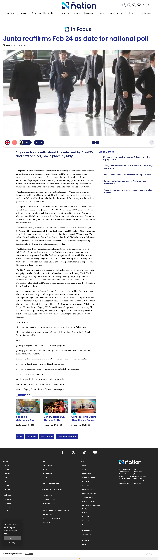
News (9, 13)
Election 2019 (47, 436)
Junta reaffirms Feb (67, 436)
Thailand (129, 13)
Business (22, 13)
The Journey (89, 13)
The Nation (29, 554)
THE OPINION (114, 13)
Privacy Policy (146, 554)
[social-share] (124, 5)
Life (32, 13)
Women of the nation (70, 13)
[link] (28, 414)
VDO (102, 13)
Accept (12, 538)
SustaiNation (145, 13)
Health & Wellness (48, 13)
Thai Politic (31, 436)
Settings (12, 542)
